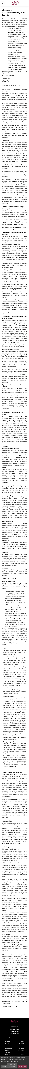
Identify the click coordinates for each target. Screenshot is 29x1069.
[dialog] (14, 1062)
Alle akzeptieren (22, 1066)
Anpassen (4, 1066)
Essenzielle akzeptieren (12, 1065)
